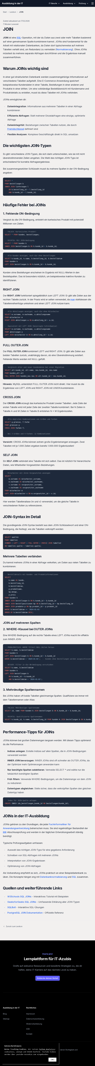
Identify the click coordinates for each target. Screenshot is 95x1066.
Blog (5, 1014)
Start (5, 12)
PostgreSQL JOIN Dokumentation (25, 912)
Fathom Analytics (47, 1049)
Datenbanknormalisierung (53, 877)
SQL (19, 37)
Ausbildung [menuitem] (68, 3)
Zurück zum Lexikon (14, 926)
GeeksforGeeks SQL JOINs (21, 902)
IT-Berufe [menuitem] (53, 3)
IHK (4, 832)
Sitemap (6, 1019)
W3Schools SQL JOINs (19, 896)
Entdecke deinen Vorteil (47, 978)
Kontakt (29, 1034)
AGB (28, 1029)
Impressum (30, 1014)
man (72, 299)
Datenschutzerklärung (35, 1019)
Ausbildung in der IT (12, 3)
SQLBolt (11, 907)
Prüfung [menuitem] (82, 3)
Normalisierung (64, 49)
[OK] (52, 1060)
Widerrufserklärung (34, 1024)
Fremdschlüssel (15, 129)
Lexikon (13, 12)
